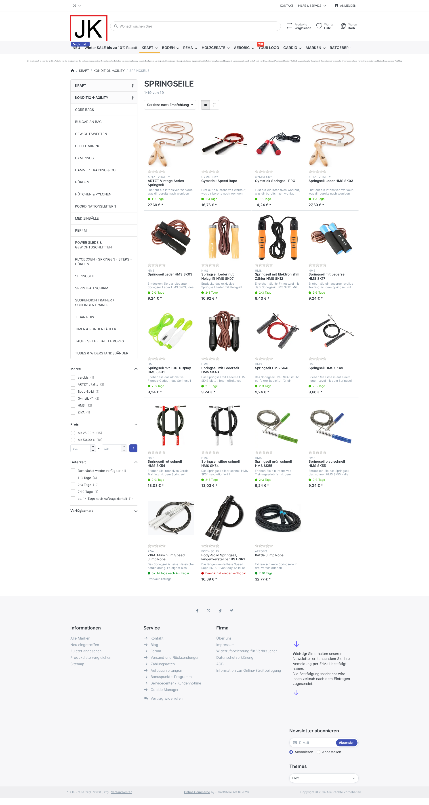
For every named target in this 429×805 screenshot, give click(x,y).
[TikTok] (220, 611)
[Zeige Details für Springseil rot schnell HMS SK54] (171, 424)
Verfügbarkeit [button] (81, 510)
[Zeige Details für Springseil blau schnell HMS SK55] (332, 424)
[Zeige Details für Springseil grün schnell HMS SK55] (278, 424)
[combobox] (77, 5)
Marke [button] (75, 369)
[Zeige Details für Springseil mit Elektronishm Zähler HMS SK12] (278, 237)
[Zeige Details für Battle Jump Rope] (278, 518)
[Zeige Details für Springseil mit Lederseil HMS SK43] (224, 331)
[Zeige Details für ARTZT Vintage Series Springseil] (171, 144)
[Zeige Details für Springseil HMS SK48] (278, 331)
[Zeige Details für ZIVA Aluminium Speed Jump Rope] (171, 518)
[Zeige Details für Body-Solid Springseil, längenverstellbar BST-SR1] (224, 518)
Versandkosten (121, 792)
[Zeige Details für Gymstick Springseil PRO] (278, 144)
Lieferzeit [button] (78, 462)
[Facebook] (197, 611)
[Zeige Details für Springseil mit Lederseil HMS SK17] (332, 237)
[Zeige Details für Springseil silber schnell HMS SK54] (224, 424)
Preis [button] (74, 424)
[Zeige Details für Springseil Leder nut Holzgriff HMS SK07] (224, 237)
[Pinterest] (232, 611)
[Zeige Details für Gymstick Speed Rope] (224, 144)
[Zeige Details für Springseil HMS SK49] (332, 331)
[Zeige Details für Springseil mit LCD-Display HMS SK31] (171, 331)
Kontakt (286, 5)
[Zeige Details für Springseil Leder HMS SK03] (332, 144)
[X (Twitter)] (209, 611)
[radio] (205, 105)
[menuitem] (76, 48)
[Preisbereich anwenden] (133, 448)
